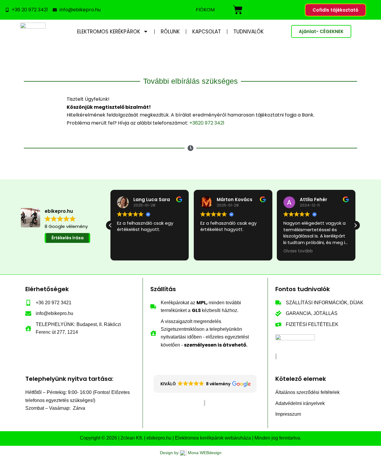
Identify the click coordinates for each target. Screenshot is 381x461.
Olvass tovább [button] (298, 251)
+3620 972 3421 (206, 122)
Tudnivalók (248, 31)
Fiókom (205, 9)
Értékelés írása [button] (67, 238)
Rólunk (170, 31)
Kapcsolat (206, 31)
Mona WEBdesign (204, 452)
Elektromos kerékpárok (108, 31)
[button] (355, 225)
